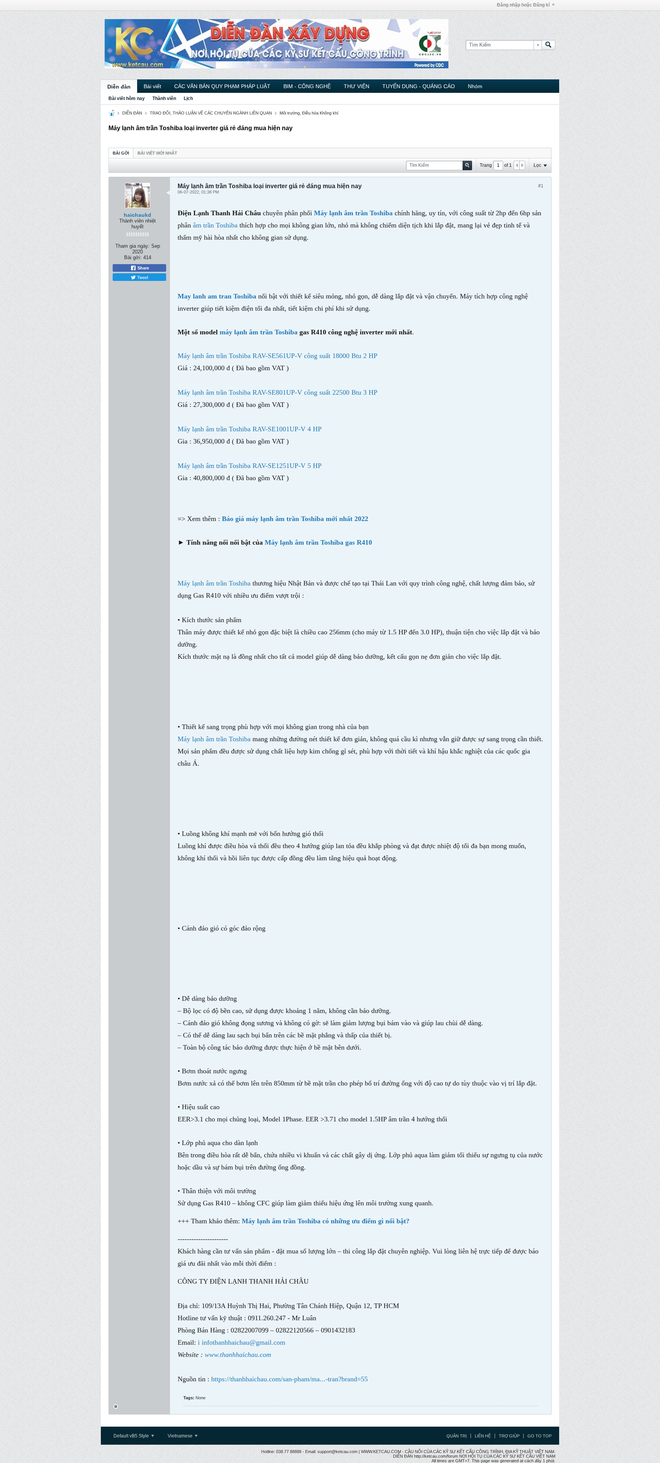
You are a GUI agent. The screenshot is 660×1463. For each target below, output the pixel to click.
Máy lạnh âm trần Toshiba (214, 583)
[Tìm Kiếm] (548, 45)
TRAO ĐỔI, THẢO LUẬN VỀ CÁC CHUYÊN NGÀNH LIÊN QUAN (211, 113)
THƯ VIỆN (356, 86)
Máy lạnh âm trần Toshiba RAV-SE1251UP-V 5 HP (250, 465)
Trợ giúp (509, 1436)
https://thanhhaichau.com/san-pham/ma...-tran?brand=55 (289, 1379)
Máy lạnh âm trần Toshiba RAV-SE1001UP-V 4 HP (250, 429)
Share (142, 268)
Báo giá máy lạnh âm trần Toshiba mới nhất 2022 (295, 519)
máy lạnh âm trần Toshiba (259, 332)
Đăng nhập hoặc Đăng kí (523, 5)
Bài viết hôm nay (126, 98)
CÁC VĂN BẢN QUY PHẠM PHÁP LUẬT (222, 86)
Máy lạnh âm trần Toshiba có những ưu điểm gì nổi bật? (325, 1221)
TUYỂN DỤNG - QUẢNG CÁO (418, 86)
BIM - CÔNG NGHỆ (307, 86)
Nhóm (475, 86)
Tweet (142, 277)
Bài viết (152, 86)
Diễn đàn (119, 87)
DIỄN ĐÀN (132, 113)
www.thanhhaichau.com (238, 1354)
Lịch (188, 98)
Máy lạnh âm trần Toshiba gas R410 (318, 542)
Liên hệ (483, 1436)
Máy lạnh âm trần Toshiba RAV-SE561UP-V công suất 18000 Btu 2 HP (277, 356)
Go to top (539, 1436)
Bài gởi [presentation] (121, 153)
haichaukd (137, 215)
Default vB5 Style (131, 1436)
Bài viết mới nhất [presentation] (157, 153)
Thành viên (164, 98)
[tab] (120, 153)
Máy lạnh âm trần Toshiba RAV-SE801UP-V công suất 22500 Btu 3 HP (277, 392)
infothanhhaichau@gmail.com (243, 1342)
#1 (541, 186)
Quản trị (456, 1436)
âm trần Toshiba (216, 225)
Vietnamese (181, 1436)
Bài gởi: (133, 257)
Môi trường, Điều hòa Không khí (309, 113)
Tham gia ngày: (132, 246)
